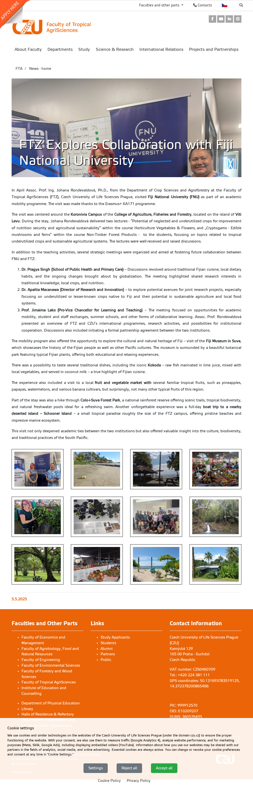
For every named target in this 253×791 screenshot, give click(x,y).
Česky (225, 5)
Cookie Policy (109, 781)
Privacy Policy (138, 781)
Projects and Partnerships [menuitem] (213, 49)
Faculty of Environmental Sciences (50, 665)
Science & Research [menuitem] (115, 49)
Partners (108, 654)
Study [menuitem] (84, 49)
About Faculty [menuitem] (28, 49)
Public (106, 660)
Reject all (129, 768)
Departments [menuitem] (60, 49)
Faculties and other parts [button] (159, 5)
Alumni (107, 649)
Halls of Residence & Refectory (47, 714)
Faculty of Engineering (40, 660)
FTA (19, 69)
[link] (18, 15)
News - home (39, 69)
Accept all (164, 768)
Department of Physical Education (50, 703)
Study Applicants (115, 637)
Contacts (204, 5)
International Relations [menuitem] (161, 49)
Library (27, 709)
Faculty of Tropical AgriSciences (48, 682)
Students (108, 643)
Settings (95, 768)
